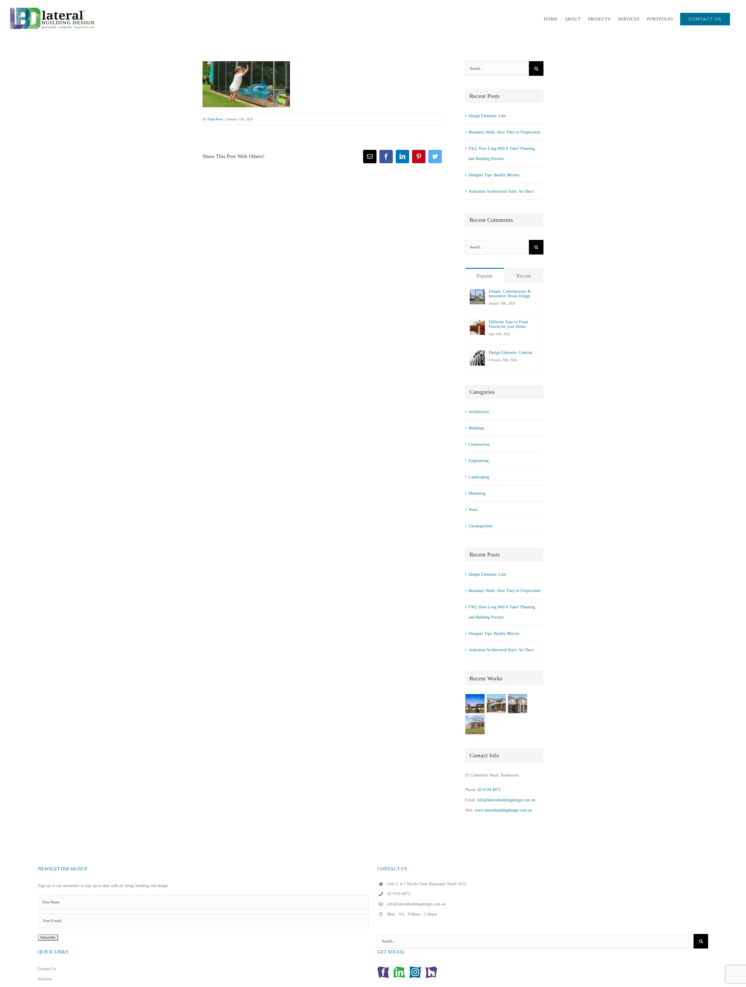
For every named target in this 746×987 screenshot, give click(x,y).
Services (45, 979)
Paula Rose (215, 119)
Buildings (476, 428)
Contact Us (47, 969)
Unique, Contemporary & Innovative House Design (510, 293)
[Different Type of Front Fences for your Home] (477, 325)
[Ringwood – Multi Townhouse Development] (475, 724)
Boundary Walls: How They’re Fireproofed (504, 132)
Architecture (479, 412)
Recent (523, 276)
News (473, 509)
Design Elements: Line (487, 116)
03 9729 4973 (489, 790)
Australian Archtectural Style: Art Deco (501, 191)
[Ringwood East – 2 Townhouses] (496, 703)
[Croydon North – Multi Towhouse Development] (518, 703)
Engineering (479, 461)
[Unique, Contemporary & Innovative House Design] (477, 294)
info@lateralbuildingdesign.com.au (506, 800)
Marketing (477, 493)
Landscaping (479, 477)
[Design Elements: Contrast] (477, 355)
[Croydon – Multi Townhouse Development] (475, 703)
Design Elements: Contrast (510, 352)
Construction (479, 444)
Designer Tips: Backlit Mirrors (494, 175)
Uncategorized (480, 526)
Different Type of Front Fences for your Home (508, 324)
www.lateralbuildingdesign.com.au (503, 810)
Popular (484, 276)
